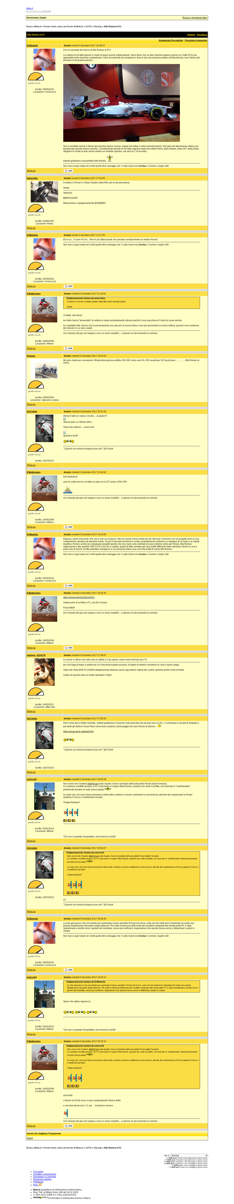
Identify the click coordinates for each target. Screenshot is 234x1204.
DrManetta (32, 45)
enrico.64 (32, 779)
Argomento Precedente (171, 40)
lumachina (32, 178)
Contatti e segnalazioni (44, 1174)
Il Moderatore (34, 293)
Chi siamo (38, 1171)
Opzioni (191, 34)
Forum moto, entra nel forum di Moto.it (63, 26)
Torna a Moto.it (33, 26)
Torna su (31, 170)
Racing (97, 26)
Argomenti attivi (199, 17)
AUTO (88, 26)
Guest (30, 1138)
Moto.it (29, 8)
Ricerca (186, 17)
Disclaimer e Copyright (44, 1176)
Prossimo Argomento (196, 40)
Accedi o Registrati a (38, 11)
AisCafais (32, 411)
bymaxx (31, 356)
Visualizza (202, 34)
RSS (36, 1185)
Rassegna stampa (42, 1179)
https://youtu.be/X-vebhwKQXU (78, 731)
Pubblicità (38, 1182)
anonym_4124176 (36, 655)
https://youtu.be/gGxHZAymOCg (79, 597)
